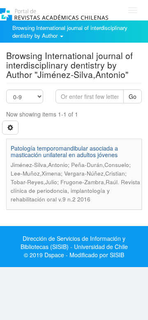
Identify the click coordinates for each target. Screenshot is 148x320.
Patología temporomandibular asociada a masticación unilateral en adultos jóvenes (64, 151)
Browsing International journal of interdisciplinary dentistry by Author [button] (69, 31)
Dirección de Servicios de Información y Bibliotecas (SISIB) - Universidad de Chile (74, 242)
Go (132, 96)
